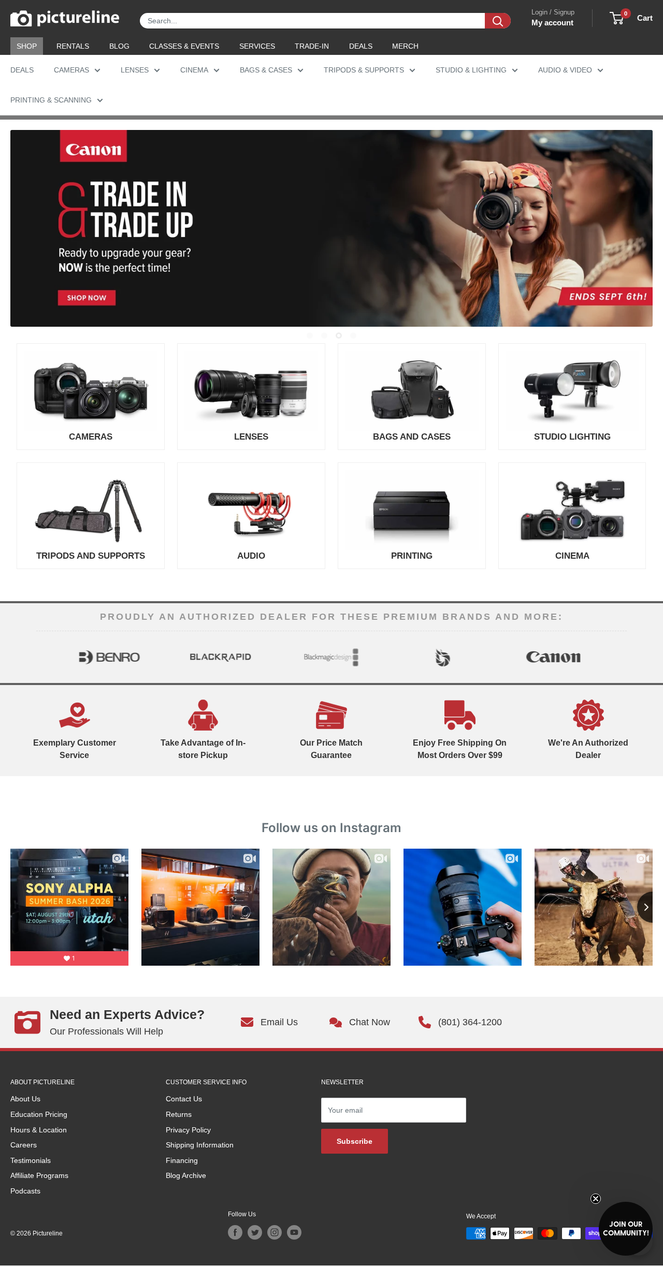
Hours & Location (38, 1130)
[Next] (618, 657)
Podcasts (25, 1191)
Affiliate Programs (39, 1175)
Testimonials (30, 1160)
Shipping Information (200, 1145)
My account (552, 22)
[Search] (498, 20)
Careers (23, 1145)
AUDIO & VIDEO (565, 70)
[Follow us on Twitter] (255, 1232)
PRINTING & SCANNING (51, 100)
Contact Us (184, 1099)
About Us (25, 1099)
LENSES (135, 70)
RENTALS (72, 46)
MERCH (405, 46)
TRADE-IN (312, 46)
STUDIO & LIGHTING (471, 70)
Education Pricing (38, 1114)
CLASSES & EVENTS (184, 46)
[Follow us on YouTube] (294, 1232)
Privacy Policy (188, 1130)
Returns (179, 1114)
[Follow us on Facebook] (235, 1232)
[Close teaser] (595, 1199)
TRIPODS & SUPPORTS (364, 70)
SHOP (27, 46)
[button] (626, 1229)
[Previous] (45, 657)
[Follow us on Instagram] (274, 1232)
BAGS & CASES (266, 70)
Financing (182, 1160)
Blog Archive (186, 1175)
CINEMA (194, 70)
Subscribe (354, 1141)
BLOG (119, 46)
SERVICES (257, 46)
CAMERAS (71, 70)
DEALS (360, 46)
